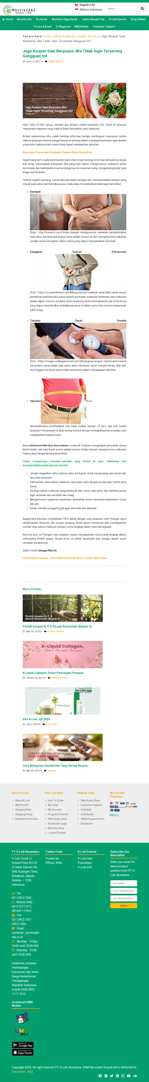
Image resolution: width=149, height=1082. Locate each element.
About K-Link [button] (24, 19)
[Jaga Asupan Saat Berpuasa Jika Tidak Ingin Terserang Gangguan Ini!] (74, 100)
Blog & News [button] (138, 19)
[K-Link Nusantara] (19, 10)
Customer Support (104, 26)
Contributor (87, 814)
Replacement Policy (26, 818)
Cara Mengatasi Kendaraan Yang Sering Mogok (55, 765)
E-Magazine (63, 26)
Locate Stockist (57, 832)
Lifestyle (52, 770)
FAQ (30, 1071)
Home (9, 19)
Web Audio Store (57, 818)
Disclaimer (87, 823)
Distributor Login (57, 823)
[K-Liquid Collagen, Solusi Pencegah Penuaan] (63, 654)
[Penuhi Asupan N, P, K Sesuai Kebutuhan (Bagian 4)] (63, 608)
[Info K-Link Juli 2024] (63, 700)
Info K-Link (51, 724)
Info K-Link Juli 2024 (36, 719)
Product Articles (56, 631)
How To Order (56, 800)
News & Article (65, 36)
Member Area (56, 828)
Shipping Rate (23, 809)
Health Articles (88, 36)
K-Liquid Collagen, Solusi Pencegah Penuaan (53, 673)
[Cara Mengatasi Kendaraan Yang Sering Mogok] (63, 747)
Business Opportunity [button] (64, 19)
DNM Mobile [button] (81, 26)
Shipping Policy (24, 814)
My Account (55, 809)
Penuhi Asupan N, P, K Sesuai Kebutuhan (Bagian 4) (57, 626)
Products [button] (41, 19)
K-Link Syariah (117, 19)
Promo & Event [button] (42, 26)
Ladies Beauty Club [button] (93, 19)
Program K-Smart (58, 814)
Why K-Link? (22, 805)
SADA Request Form (92, 818)
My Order (53, 805)
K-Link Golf (85, 867)
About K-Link (22, 800)
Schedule (86, 809)
